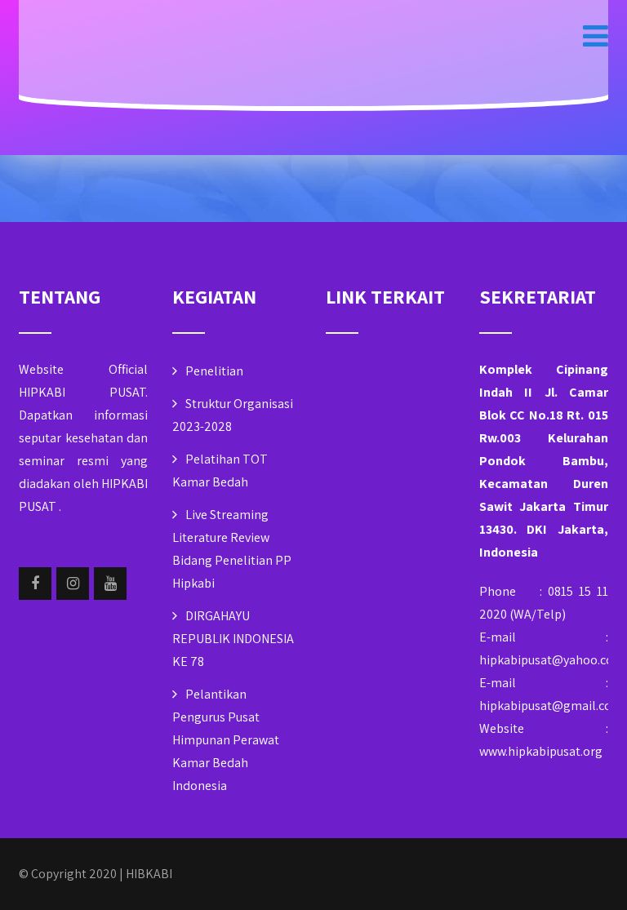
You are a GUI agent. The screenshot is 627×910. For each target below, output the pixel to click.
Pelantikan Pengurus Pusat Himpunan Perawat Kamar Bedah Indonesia (225, 740)
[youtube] (110, 583)
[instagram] (72, 583)
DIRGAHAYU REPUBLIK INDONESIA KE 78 (233, 638)
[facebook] (35, 583)
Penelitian (214, 371)
